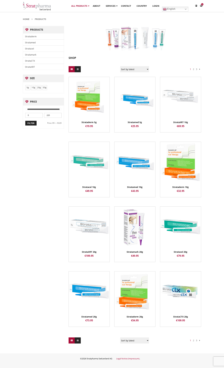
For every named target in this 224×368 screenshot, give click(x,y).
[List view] (78, 69)
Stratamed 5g (135, 122)
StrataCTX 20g (180, 316)
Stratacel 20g (180, 251)
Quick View (89, 91)
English (171, 9)
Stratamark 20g (135, 251)
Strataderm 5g (89, 122)
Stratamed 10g (134, 187)
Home (26, 19)
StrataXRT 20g (89, 251)
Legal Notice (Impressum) (127, 358)
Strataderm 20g (135, 316)
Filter (30, 123)
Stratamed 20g (89, 316)
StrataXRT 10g (180, 122)
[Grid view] (72, 69)
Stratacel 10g (89, 187)
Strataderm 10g (180, 187)
